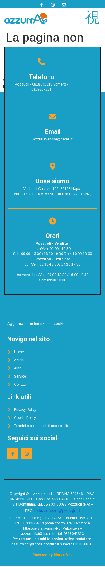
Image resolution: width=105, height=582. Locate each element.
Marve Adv (63, 555)
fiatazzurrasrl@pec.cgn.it (57, 510)
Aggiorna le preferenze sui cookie (36, 323)
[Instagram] (26, 453)
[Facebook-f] (12, 453)
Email (52, 131)
